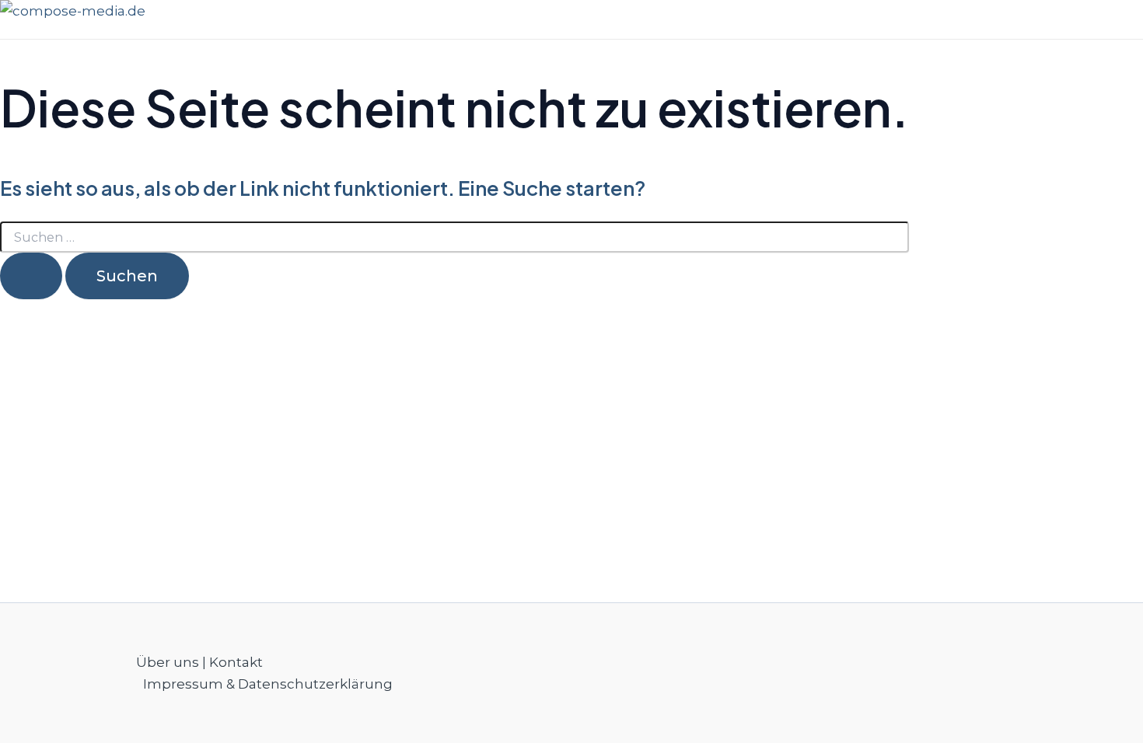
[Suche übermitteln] (31, 276)
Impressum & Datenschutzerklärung (268, 684)
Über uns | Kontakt (199, 662)
